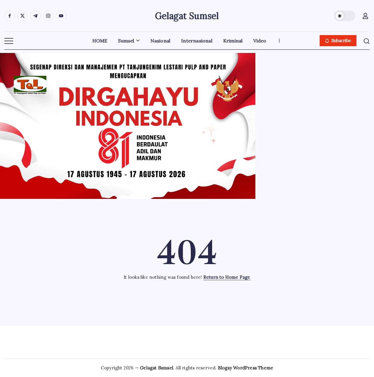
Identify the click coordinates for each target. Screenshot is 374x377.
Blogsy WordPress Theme (245, 368)
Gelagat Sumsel (187, 15)
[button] (344, 16)
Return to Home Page (226, 277)
